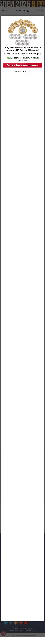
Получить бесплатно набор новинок (22, 65)
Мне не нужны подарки (22, 71)
